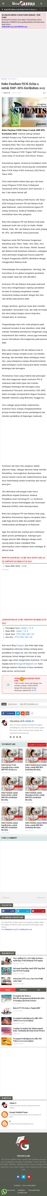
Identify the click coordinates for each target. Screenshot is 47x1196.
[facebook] (10, 737)
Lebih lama (40, 898)
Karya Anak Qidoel (29, 1185)
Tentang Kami (10, 1190)
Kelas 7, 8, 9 (27, 628)
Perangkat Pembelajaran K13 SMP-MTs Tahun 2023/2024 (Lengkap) (28, 1019)
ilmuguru (20, 645)
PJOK (24, 566)
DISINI (33, 690)
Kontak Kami (22, 1192)
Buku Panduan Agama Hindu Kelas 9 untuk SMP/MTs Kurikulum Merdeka (36, 825)
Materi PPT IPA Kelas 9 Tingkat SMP (26, 1008)
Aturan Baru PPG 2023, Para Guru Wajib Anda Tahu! (28, 979)
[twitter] (14, 737)
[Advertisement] (23, 52)
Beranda (4, 79)
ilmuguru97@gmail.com (26, 664)
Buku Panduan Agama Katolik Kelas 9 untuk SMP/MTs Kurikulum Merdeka (9, 826)
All (38, 990)
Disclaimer (21, 1190)
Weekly (8, 990)
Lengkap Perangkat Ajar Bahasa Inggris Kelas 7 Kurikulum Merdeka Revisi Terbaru (29, 1029)
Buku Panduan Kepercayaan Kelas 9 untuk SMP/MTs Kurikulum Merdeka (36, 767)
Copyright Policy (34, 1190)
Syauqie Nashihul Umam (18, 1112)
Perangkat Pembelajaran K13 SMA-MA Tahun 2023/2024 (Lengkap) (27, 1039)
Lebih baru (6, 898)
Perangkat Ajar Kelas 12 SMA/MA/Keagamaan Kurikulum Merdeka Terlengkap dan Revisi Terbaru (28, 998)
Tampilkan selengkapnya (37, 745)
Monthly (23, 990)
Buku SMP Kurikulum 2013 (29, 704)
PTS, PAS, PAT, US (25, 634)
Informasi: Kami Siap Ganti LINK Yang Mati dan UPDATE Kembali (29, 969)
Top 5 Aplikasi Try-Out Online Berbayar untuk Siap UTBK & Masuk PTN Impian (28, 959)
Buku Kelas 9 (12, 79)
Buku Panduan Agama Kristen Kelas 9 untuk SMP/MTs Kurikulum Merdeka (9, 796)
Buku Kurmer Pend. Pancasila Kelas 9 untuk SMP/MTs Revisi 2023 (10, 767)
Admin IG (29, 721)
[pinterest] (17, 737)
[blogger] (20, 737)
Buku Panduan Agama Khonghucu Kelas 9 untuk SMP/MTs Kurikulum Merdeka (34, 796)
